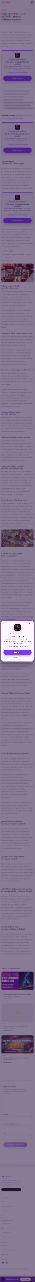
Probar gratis (17, 652)
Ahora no (17, 657)
